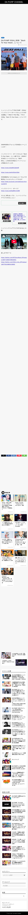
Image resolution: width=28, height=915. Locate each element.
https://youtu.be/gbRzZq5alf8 (10, 167)
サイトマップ (5, 902)
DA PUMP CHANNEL (14, 2)
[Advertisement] (14, 19)
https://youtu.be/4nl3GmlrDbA (10, 172)
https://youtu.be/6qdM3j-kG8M (10, 191)
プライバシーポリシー (8, 904)
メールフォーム (6, 905)
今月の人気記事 (6, 907)
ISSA (3, 37)
